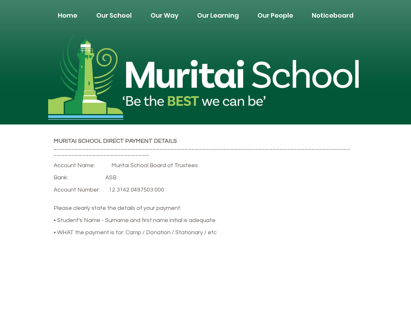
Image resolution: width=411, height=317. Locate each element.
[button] (114, 15)
